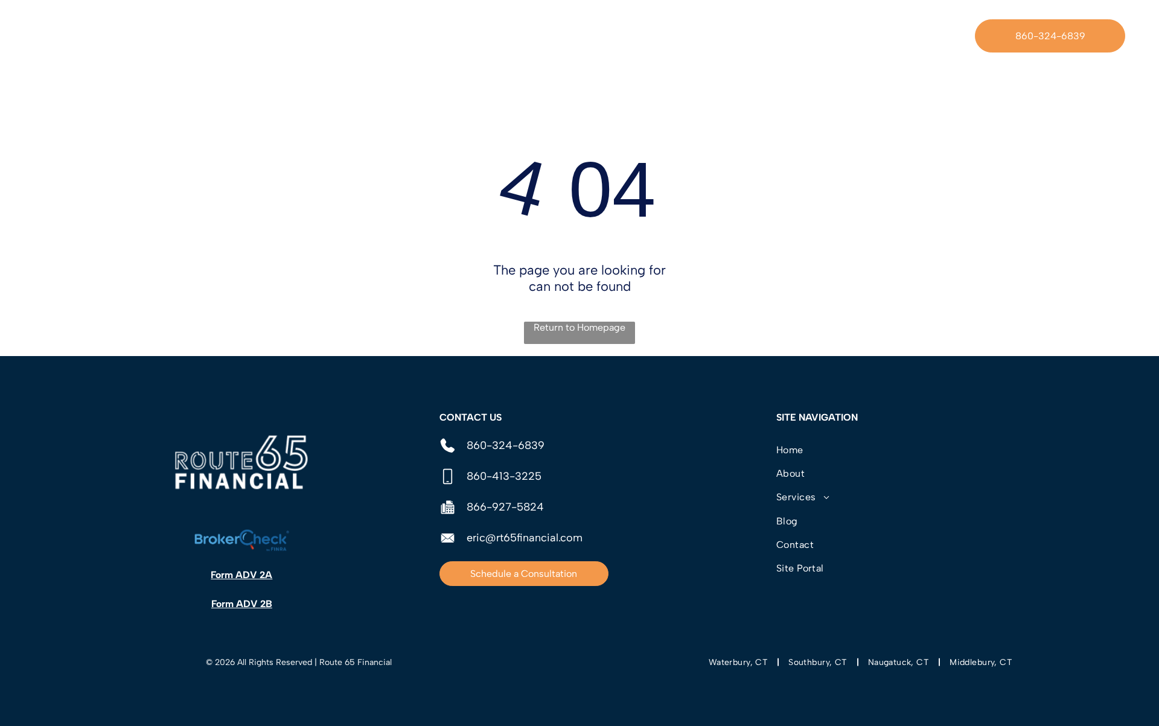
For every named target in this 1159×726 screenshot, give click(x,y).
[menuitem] (413, 36)
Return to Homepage (579, 327)
